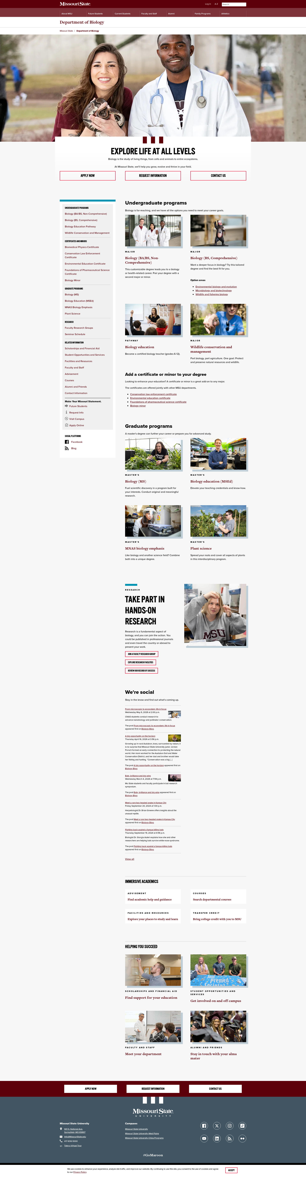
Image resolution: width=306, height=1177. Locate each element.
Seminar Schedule (75, 334)
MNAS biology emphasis (144, 548)
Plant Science (72, 313)
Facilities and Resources (78, 361)
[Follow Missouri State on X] (217, 1126)
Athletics (225, 13)
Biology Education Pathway (80, 226)
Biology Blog (148, 728)
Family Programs (203, 13)
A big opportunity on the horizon (140, 736)
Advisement (71, 374)
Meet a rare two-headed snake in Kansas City (145, 802)
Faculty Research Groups (79, 328)
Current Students (122, 13)
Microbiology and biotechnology (214, 290)
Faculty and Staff (149, 13)
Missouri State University (136, 1129)
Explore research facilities (140, 662)
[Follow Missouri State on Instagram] (229, 1126)
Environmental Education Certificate (85, 263)
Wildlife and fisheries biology (212, 294)
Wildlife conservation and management (211, 349)
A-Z (216, 3)
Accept (231, 1170)
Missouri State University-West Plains (142, 1133)
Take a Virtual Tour (73, 1145)
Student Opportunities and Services (85, 354)
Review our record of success (141, 670)
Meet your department (143, 1053)
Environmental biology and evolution (216, 286)
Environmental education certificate (150, 398)
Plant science (201, 548)
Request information (153, 176)
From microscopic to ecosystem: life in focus (145, 709)
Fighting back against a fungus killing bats (144, 829)
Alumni (171, 13)
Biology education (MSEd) (211, 481)
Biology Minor (72, 280)
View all (129, 859)
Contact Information (76, 393)
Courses (69, 380)
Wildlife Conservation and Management (87, 233)
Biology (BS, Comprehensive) (81, 220)
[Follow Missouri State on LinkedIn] (217, 1138)
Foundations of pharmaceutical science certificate (158, 402)
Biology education (139, 347)
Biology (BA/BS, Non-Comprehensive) (86, 213)
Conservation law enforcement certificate (153, 394)
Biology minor (138, 405)
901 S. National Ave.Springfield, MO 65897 (74, 1131)
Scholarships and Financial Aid (82, 348)
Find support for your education (151, 997)
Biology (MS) (72, 294)
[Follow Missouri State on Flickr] (242, 1138)
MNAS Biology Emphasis (78, 307)
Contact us (218, 176)
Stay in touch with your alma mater (213, 1056)
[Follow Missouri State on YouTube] (204, 1138)
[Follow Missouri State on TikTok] (242, 1126)
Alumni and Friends (76, 386)
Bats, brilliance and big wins (138, 775)
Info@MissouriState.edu (75, 1136)
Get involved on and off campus (215, 1000)
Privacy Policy (79, 1172)
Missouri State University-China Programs (144, 1138)
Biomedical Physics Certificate (82, 247)
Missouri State (66, 30)
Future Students (95, 13)
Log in (208, 3)
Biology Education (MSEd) (79, 301)
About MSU (67, 13)
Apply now (88, 176)
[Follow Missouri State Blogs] (229, 1138)
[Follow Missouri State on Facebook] (204, 1126)
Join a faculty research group (141, 654)
